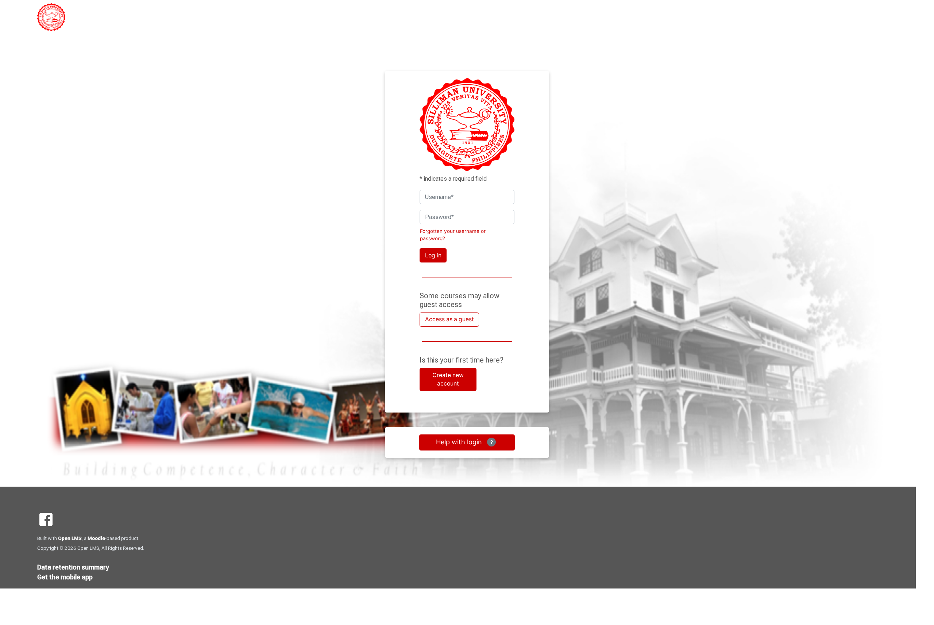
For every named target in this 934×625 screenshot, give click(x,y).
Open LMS (70, 538)
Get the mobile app (65, 577)
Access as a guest (449, 319)
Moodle (96, 538)
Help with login (460, 442)
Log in (433, 255)
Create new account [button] (448, 379)
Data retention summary (73, 567)
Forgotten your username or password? (453, 234)
